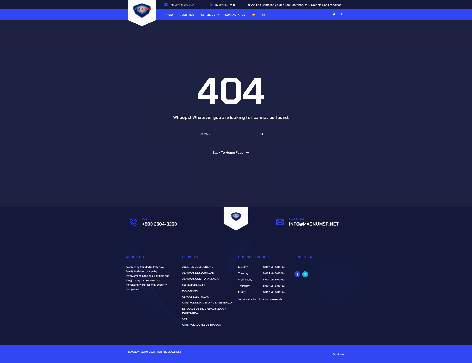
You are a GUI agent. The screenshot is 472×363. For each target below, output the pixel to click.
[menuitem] (253, 14)
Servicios (208, 14)
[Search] (262, 134)
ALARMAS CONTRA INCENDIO (200, 278)
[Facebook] (334, 14)
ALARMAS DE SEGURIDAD (198, 272)
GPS (184, 318)
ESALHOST (174, 351)
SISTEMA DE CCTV (193, 284)
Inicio (169, 14)
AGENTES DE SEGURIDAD (197, 266)
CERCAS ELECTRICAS (195, 296)
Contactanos (235, 14)
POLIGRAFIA (190, 290)
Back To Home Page (228, 152)
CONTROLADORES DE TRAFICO (201, 324)
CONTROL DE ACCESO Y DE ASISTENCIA (207, 302)
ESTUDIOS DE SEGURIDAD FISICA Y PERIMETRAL (204, 310)
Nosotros (187, 14)
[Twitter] (342, 14)
